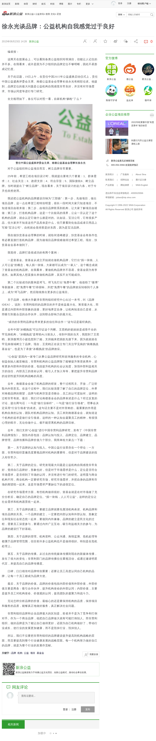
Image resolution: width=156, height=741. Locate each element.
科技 (52, 4)
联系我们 (109, 179)
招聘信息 (125, 179)
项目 (32, 653)
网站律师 (125, 185)
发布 (87, 709)
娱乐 (43, 4)
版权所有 (138, 209)
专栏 (79, 4)
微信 (126, 41)
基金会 (40, 653)
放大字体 (95, 41)
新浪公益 (29, 14)
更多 (88, 4)
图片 (70, 4)
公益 (26, 653)
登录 (65, 709)
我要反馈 (94, 654)
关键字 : (6, 653)
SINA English (142, 185)
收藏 (105, 41)
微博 (115, 41)
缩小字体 (85, 41)
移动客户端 (143, 3)
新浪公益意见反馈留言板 (123, 160)
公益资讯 (39, 14)
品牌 (13, 653)
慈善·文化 (50, 14)
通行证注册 (141, 179)
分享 (136, 41)
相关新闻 (13, 724)
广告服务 (125, 174)
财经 (35, 4)
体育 (26, 4)
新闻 (17, 4)
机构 (20, 653)
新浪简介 (109, 174)
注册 (129, 3)
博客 (61, 4)
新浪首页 (6, 4)
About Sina (141, 174)
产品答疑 (109, 185)
